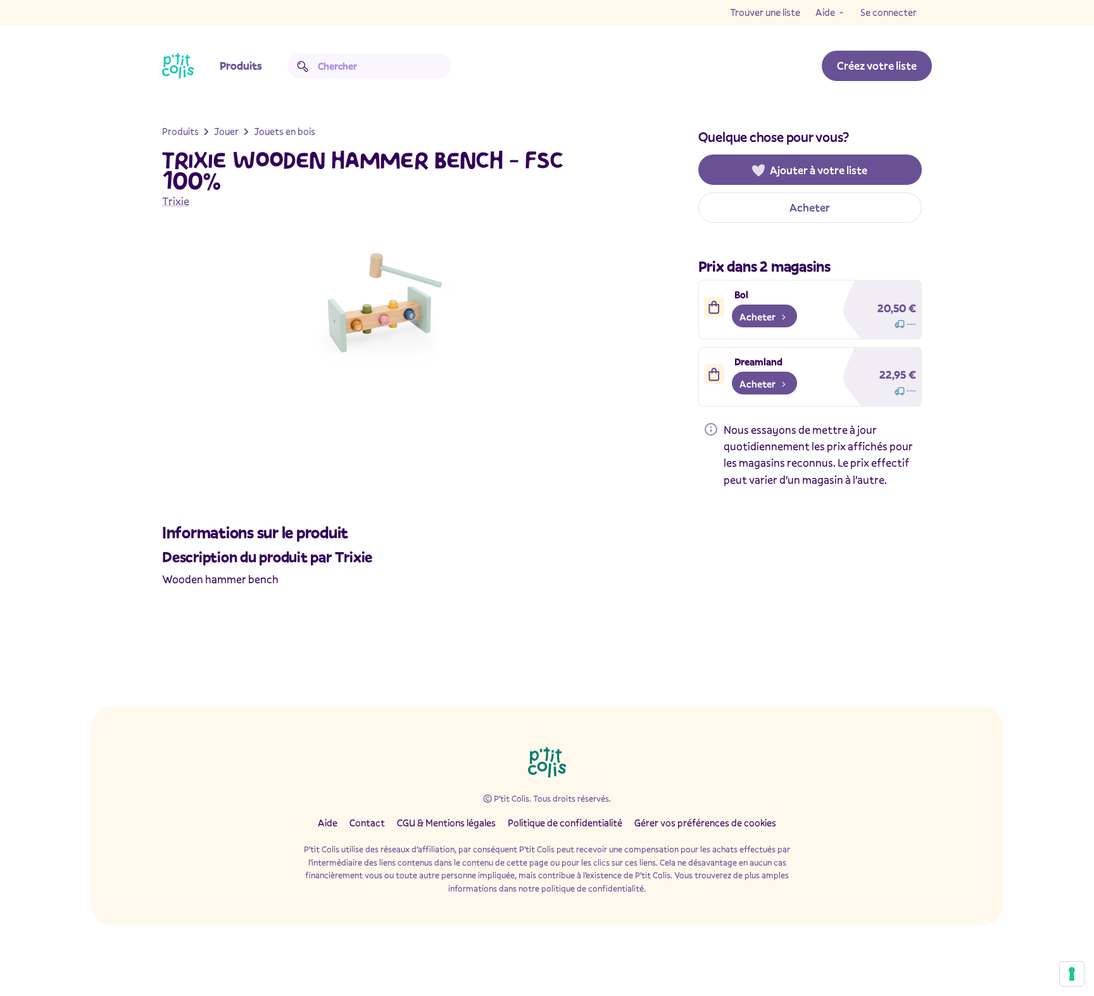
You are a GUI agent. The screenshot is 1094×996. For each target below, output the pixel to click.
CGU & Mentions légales (446, 822)
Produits (241, 65)
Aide (825, 12)
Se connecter (888, 12)
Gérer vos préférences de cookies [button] (705, 822)
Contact (367, 822)
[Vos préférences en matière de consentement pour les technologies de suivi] (1072, 974)
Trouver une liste (765, 12)
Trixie (175, 201)
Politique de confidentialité (565, 822)
